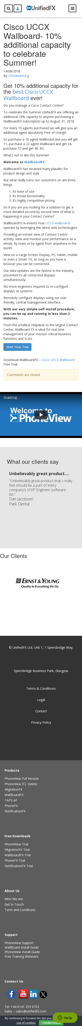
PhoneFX (11, 806)
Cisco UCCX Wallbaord (58, 360)
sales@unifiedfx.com (31, 1011)
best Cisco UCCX (28, 94)
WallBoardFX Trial (18, 855)
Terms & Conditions (41, 688)
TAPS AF (11, 800)
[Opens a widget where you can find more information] (64, 1018)
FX (34, 162)
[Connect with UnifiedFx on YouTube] (23, 994)
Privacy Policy (41, 722)
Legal (41, 700)
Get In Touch (14, 904)
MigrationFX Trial (17, 849)
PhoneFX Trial (15, 860)
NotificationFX (15, 811)
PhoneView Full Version (22, 778)
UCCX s (58, 223)
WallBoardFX (14, 795)
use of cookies (26, 1023)
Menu (72, 8)
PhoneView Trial (16, 844)
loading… (12, 397)
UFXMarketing (18, 76)
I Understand (51, 1023)
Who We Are (14, 899)
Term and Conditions (20, 910)
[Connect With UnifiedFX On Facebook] (11, 994)
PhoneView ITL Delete (21, 784)
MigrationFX (13, 789)
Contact (41, 711)
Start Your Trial (17, 347)
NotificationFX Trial (19, 866)
